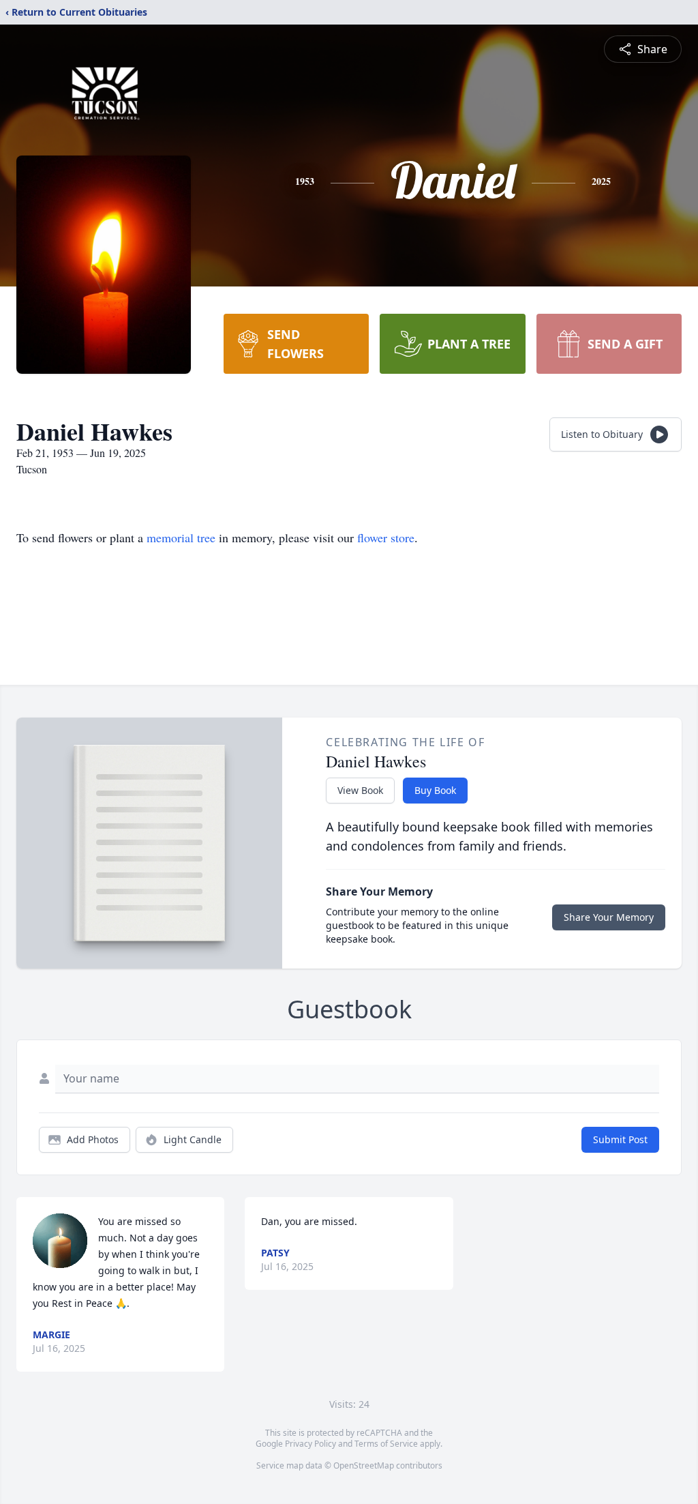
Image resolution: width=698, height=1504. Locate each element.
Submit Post (620, 1139)
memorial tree (181, 537)
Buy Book (435, 790)
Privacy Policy (310, 1443)
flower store (385, 537)
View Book (360, 790)
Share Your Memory (609, 917)
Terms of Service (386, 1443)
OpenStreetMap (363, 1465)
